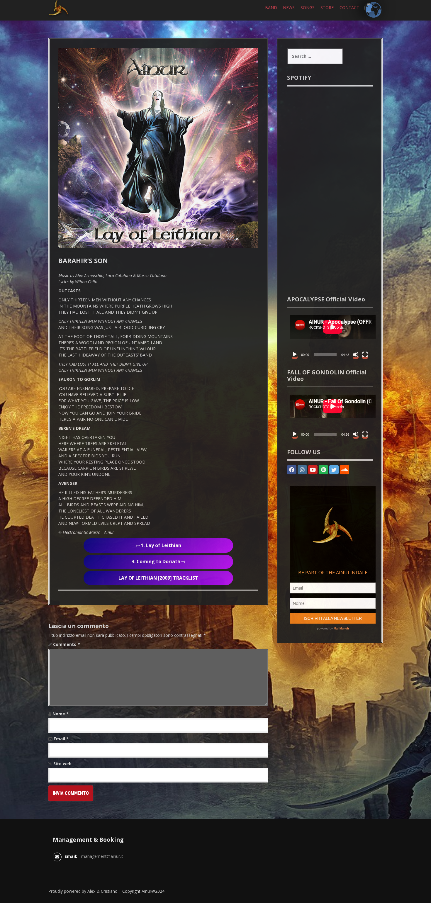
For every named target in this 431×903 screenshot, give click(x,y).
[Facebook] (291, 469)
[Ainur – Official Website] (67, 17)
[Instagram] (302, 469)
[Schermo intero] (365, 354)
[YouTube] (313, 469)
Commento (66, 644)
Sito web (62, 763)
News (289, 7)
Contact (349, 7)
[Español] (368, 7)
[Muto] (356, 354)
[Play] (295, 354)
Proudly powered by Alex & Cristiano (83, 891)
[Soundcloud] (344, 469)
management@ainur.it (102, 856)
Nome (60, 714)
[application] (330, 336)
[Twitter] (334, 469)
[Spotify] (323, 469)
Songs (308, 7)
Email (61, 738)
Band (271, 7)
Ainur (146, 891)
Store (327, 7)
